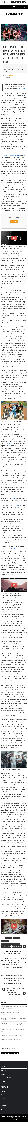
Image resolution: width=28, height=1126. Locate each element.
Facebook (3, 1091)
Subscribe (14, 221)
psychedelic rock (16, 947)
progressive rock (6, 947)
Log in (20, 225)
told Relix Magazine (15, 549)
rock (24, 947)
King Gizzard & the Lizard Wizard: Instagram (13, 978)
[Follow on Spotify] (22, 14)
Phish (13, 498)
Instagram (3, 1105)
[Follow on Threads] (19, 14)
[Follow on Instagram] (15, 14)
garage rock (17, 938)
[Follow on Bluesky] (9, 14)
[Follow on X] (6, 14)
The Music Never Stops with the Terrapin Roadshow (11, 1013)
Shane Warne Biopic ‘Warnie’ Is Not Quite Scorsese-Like (15, 989)
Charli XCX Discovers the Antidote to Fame (12, 1035)
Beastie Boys (15, 505)
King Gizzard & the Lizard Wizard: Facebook (12, 981)
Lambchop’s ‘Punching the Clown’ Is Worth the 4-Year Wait (13, 1019)
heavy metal (5, 941)
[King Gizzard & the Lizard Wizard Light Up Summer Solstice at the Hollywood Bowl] (14, 32)
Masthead (3, 1070)
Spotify (3, 1102)
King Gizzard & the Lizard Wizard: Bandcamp (13, 983)
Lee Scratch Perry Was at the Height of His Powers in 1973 (14, 1030)
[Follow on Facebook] (12, 14)
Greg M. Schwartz (9, 75)
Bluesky (3, 1098)
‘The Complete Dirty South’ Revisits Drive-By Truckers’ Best (12, 993)
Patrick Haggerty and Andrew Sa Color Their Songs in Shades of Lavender (14, 1007)
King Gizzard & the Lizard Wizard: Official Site (13, 975)
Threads (3, 1109)
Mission (3, 1074)
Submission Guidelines (7, 1078)
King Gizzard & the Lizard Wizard (10, 155)
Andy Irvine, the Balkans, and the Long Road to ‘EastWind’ (13, 1040)
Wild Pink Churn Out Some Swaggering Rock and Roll (13, 1024)
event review (8, 938)
